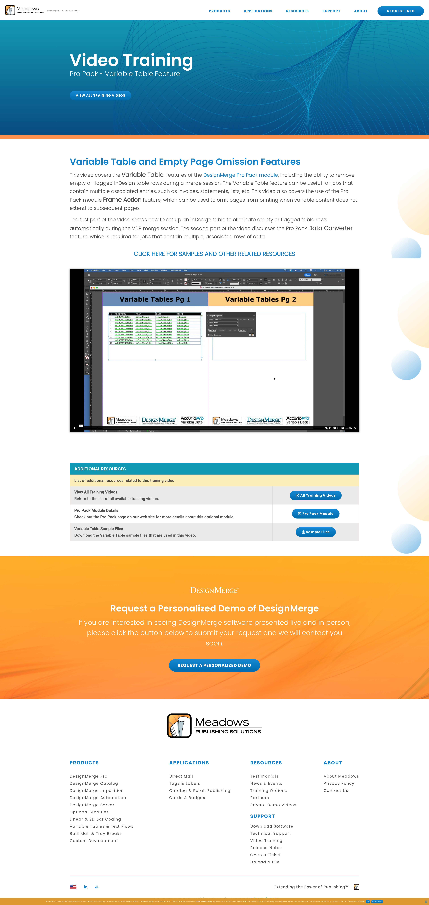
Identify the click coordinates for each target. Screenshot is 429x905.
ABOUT (361, 11)
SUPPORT (332, 11)
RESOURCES (297, 11)
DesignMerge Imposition (97, 790)
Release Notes (266, 847)
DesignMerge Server (92, 805)
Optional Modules (89, 812)
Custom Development (94, 840)
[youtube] (96, 886)
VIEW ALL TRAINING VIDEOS (100, 95)
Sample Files (317, 532)
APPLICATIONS (258, 11)
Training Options (268, 790)
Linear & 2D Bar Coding (95, 819)
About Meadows (341, 776)
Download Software (271, 826)
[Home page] (214, 725)
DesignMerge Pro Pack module (240, 175)
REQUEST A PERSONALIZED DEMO (214, 665)
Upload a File (265, 862)
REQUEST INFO (401, 11)
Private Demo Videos (273, 805)
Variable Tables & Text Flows (102, 826)
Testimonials (264, 776)
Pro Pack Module (317, 513)
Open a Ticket (265, 855)
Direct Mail (181, 776)
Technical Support (270, 833)
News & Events (266, 783)
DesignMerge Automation (98, 797)
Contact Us (336, 790)
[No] (426, 902)
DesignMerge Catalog (94, 783)
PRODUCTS (219, 11)
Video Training (266, 840)
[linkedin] (85, 886)
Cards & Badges (187, 797)
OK (368, 901)
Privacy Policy (339, 783)
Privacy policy (377, 901)
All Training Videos (317, 495)
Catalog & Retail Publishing (200, 790)
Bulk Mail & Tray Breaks (96, 833)
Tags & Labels (184, 783)
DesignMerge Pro (88, 776)
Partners (259, 797)
